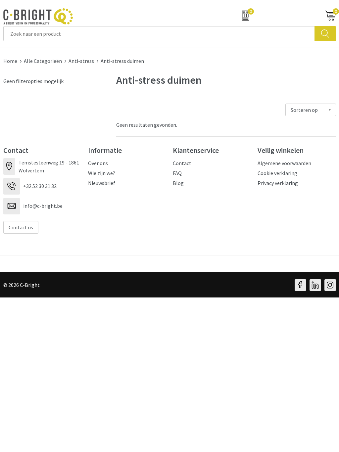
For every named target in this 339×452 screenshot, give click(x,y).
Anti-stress (81, 61)
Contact (182, 163)
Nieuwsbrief (101, 183)
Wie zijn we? (101, 173)
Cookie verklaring (277, 173)
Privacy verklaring (278, 183)
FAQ (177, 173)
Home (10, 61)
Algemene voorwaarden (284, 163)
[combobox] (159, 33)
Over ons (98, 163)
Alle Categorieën (43, 61)
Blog (178, 183)
